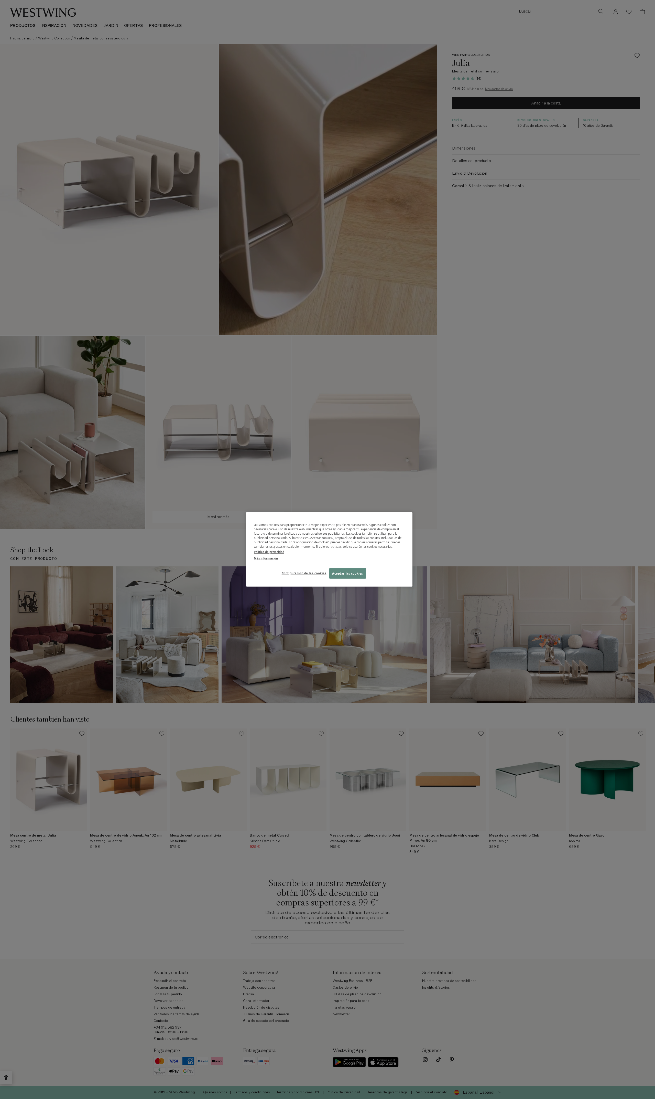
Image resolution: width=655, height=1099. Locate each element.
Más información (266, 558)
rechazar (335, 546)
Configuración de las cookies (304, 573)
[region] (329, 549)
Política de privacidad (269, 552)
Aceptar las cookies (347, 573)
